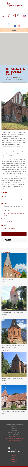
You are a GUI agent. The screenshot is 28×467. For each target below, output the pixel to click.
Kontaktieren (8, 234)
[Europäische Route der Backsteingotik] (14, 6)
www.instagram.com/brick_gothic (14, 440)
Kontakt (14, 455)
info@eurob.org (16, 436)
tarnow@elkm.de (8, 221)
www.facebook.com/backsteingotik (14, 438)
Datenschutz (14, 461)
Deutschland (9, 77)
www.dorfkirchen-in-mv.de (10, 228)
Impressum (14, 459)
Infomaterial (14, 457)
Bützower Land (18, 77)
